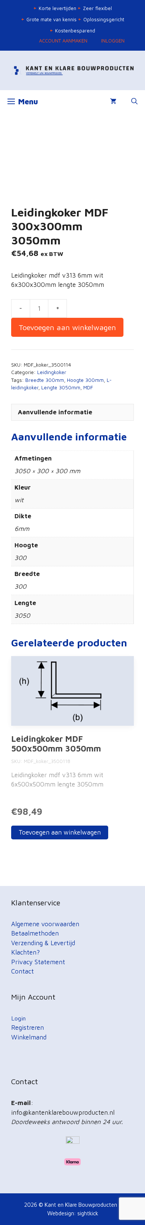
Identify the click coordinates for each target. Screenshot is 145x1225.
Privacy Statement (38, 962)
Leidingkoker (51, 372)
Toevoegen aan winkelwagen (67, 327)
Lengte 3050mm (60, 387)
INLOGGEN (113, 41)
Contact (22, 971)
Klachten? (25, 952)
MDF (88, 387)
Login (18, 1018)
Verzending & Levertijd (43, 943)
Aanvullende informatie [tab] (55, 412)
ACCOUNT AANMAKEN (63, 41)
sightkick (87, 1213)
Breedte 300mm (44, 380)
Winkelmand (28, 1037)
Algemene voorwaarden (45, 924)
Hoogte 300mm (85, 380)
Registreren (27, 1027)
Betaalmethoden (35, 933)
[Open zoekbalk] (134, 101)
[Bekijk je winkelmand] (113, 101)
